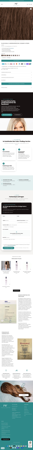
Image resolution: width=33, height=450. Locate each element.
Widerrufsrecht (26, 412)
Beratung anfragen (4, 423)
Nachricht (6, 237)
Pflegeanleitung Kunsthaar (5, 434)
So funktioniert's (17, 114)
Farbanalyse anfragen (8, 247)
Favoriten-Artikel (10, 224)
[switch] (30, 446)
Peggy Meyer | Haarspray (6, 286)
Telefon (6, 220)
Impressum (26, 409)
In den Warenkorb (16, 60)
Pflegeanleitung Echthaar (5, 430)
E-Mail (18, 216)
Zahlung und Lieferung (28, 414)
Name (4, 216)
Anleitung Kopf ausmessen (5, 426)
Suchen (25, 406)
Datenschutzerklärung (11, 245)
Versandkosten (8, 46)
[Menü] (31, 441)
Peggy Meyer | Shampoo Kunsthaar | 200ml (6, 272)
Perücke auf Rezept (4, 424)
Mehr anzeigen (16, 290)
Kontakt (25, 407)
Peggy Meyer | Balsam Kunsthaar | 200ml (16, 272)
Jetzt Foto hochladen (7, 114)
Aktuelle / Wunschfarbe (22, 220)
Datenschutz (26, 410)
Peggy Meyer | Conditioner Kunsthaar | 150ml (27, 272)
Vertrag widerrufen (5, 439)
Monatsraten (11, 48)
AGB (25, 415)
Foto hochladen (6, 229)
